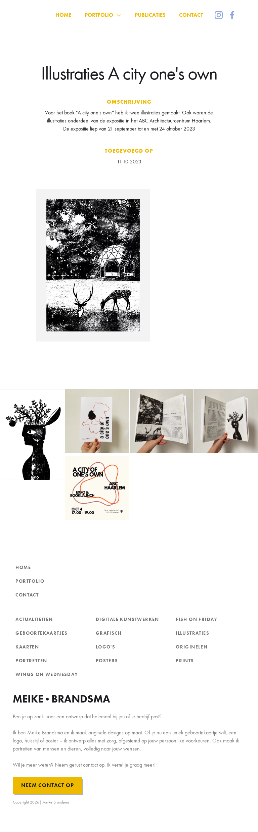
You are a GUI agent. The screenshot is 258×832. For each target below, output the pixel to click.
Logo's (105, 647)
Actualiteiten (34, 619)
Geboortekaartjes (41, 633)
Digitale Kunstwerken (127, 619)
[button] (103, 15)
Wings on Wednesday (46, 674)
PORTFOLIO (29, 581)
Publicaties (150, 14)
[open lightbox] (129, 265)
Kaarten (27, 647)
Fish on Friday (197, 619)
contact (27, 595)
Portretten (31, 661)
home (63, 14)
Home (23, 567)
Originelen (192, 647)
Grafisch (109, 633)
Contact (191, 14)
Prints (185, 661)
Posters (107, 661)
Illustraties (192, 633)
